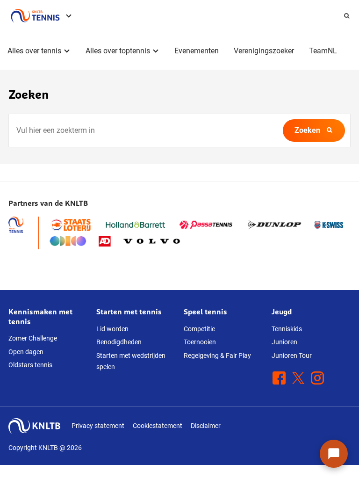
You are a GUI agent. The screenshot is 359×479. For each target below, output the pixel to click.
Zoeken (307, 130)
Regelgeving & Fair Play (217, 355)
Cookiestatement (157, 425)
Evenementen (196, 50)
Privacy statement (98, 425)
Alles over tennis (34, 50)
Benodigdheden (119, 342)
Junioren (284, 342)
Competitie (199, 329)
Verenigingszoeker (264, 50)
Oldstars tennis (30, 365)
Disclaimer (206, 425)
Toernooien (200, 342)
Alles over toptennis (118, 50)
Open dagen (25, 352)
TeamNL (323, 50)
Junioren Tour (292, 355)
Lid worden (112, 329)
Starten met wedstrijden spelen (130, 361)
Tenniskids (287, 329)
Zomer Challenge (32, 338)
